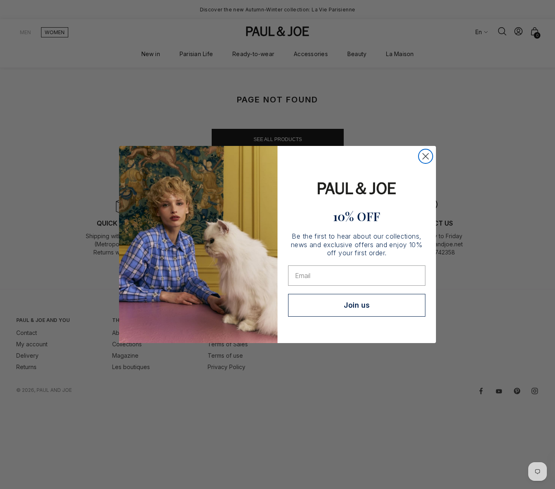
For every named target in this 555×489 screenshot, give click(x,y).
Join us (357, 305)
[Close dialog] (425, 156)
